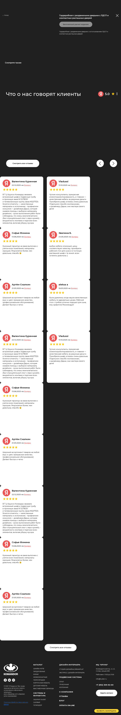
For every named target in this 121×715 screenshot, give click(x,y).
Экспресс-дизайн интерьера (71, 673)
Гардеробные (39, 671)
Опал (61, 682)
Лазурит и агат (39, 699)
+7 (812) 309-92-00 (105, 685)
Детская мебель (40, 686)
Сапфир (36, 702)
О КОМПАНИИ (66, 692)
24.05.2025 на (68, 237)
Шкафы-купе (38, 668)
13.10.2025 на (68, 185)
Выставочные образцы (43, 688)
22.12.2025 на (21, 185)
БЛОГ (62, 701)
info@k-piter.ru (101, 679)
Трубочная (64, 684)
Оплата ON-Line (67, 705)
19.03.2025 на (68, 288)
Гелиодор (37, 705)
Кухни (36, 674)
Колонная (63, 687)
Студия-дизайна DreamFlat (71, 669)
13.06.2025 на (21, 237)
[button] (106, 693)
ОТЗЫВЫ (63, 696)
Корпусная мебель (41, 683)
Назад (6, 15)
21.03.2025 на (21, 288)
